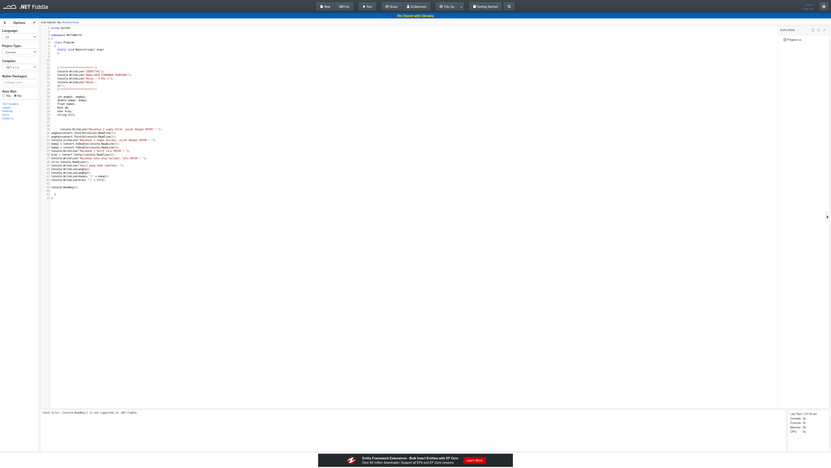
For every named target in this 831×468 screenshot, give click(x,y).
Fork (345, 6)
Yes (8, 95)
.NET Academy (10, 104)
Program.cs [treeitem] (794, 39)
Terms (5, 114)
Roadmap (7, 111)
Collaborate (418, 6)
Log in (809, 4)
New (326, 6)
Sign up (808, 8)
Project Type (11, 46)
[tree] (803, 40)
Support (6, 107)
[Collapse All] (824, 30)
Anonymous (70, 22)
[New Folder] (818, 30)
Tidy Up (448, 6)
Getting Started (487, 6)
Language (9, 30)
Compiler (8, 61)
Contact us (8, 118)
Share (393, 6)
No (19, 95)
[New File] (813, 30)
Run (369, 6)
